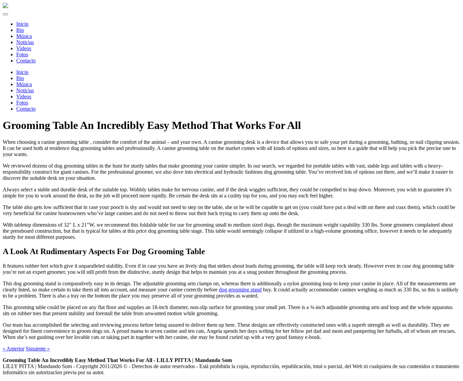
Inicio (22, 72)
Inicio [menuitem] (22, 24)
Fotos (22, 103)
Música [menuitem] (24, 36)
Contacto (26, 109)
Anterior (13, 348)
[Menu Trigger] (5, 14)
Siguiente (38, 348)
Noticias (25, 90)
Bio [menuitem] (20, 30)
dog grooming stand (240, 289)
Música (24, 84)
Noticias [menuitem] (25, 42)
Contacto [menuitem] (26, 60)
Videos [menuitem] (23, 48)
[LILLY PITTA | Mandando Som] (5, 6)
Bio (20, 78)
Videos (23, 96)
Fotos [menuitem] (22, 54)
